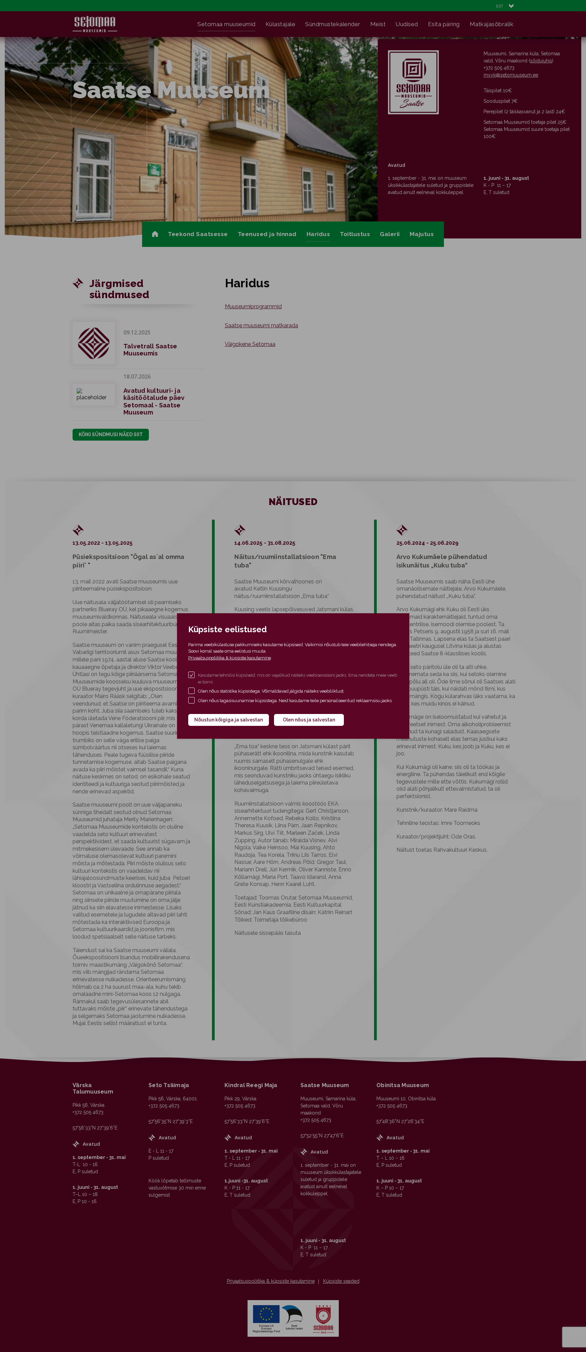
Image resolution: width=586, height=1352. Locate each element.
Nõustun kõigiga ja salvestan (228, 719)
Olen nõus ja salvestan (309, 719)
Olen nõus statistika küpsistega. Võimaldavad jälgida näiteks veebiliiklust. (271, 691)
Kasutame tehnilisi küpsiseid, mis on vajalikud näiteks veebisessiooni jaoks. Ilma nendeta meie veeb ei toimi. (297, 678)
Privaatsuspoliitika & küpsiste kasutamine (229, 657)
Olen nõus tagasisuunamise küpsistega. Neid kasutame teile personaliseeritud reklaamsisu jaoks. (295, 700)
